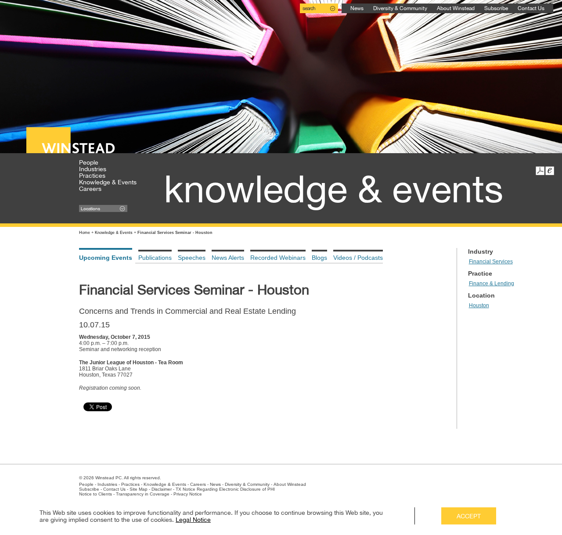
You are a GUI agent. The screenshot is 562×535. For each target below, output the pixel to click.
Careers (90, 189)
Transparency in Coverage (142, 494)
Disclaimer (161, 489)
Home (84, 232)
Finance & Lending (491, 283)
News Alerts (228, 257)
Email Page (549, 170)
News (357, 8)
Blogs (319, 257)
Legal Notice (193, 519)
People (88, 162)
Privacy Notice (187, 494)
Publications (155, 257)
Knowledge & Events (108, 182)
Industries (92, 169)
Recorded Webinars (278, 257)
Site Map (139, 489)
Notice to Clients (95, 494)
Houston (479, 305)
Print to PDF (540, 170)
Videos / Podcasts (358, 257)
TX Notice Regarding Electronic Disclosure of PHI (225, 489)
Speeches (191, 257)
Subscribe (496, 8)
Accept (469, 516)
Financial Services (491, 262)
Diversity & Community (400, 8)
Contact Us (531, 8)
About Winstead (456, 8)
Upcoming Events (105, 257)
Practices (92, 175)
